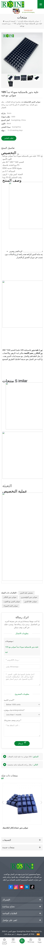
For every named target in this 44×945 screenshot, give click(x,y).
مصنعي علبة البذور (26, 593)
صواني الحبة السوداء (11, 606)
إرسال (20, 743)
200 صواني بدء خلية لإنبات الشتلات (20, 756)
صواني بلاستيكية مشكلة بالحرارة (28, 21)
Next (41, 802)
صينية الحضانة (6, 24)
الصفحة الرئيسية (10, 21)
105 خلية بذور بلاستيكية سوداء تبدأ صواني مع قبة (21, 649)
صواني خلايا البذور (30, 601)
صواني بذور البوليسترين (29, 597)
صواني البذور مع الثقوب (12, 601)
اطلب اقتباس (8, 138)
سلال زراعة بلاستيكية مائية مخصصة (20, 765)
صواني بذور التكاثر (10, 597)
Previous (2, 802)
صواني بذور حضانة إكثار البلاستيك (15, 828)
